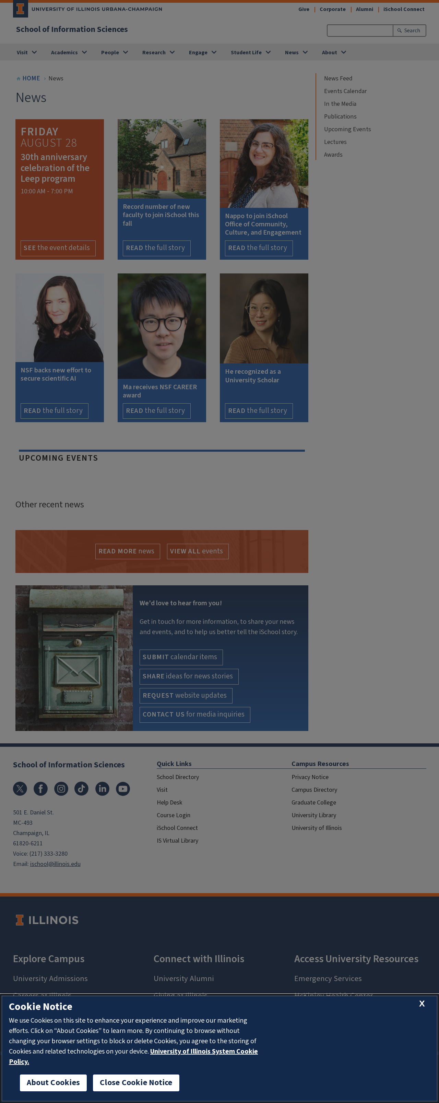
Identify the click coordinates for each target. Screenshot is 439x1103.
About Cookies (53, 1083)
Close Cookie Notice (136, 1083)
